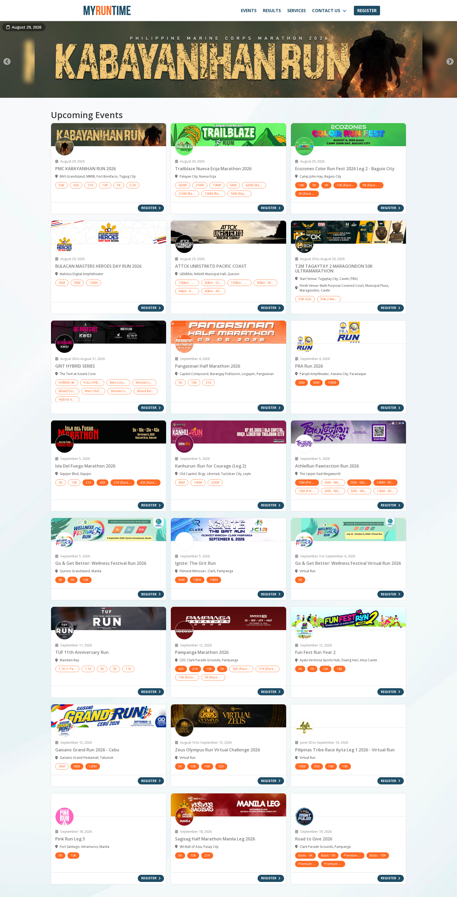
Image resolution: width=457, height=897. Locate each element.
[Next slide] (450, 61)
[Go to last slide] (7, 61)
